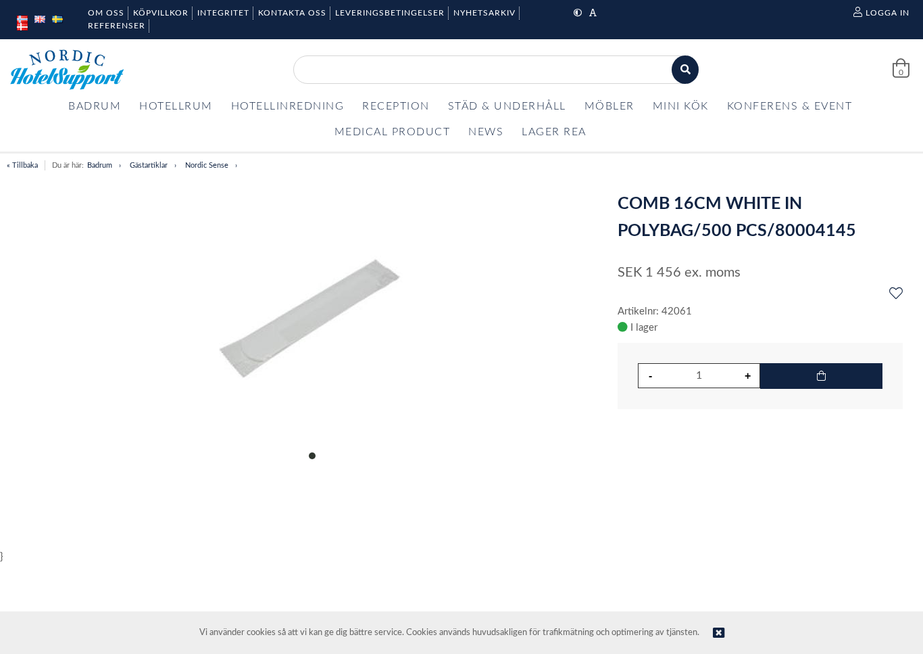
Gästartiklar (149, 165)
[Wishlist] (896, 294)
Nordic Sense (206, 165)
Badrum (99, 165)
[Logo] (67, 69)
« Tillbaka (22, 165)
